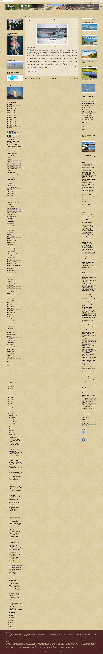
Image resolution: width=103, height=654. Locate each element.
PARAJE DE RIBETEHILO (13, 144)
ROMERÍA (9, 326)
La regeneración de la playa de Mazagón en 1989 (88, 294)
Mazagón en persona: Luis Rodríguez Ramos (88, 355)
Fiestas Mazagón (11, 238)
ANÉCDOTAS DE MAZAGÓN (14, 163)
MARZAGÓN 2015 (11, 123)
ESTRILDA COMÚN (87, 115)
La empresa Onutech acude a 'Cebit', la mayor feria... (15, 598)
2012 (9, 411)
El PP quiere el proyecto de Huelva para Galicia (15, 524)
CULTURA (60, 13)
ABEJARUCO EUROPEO (88, 96)
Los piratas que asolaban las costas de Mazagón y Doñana (89, 315)
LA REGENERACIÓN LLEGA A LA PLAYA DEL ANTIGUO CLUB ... (15, 457)
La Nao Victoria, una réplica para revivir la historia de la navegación (89, 290)
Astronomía (10, 176)
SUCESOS (75, 13)
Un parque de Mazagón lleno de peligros (15, 521)
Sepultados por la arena (87, 406)
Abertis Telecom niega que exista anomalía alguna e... (14, 562)
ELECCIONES (10, 227)
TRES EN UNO (12, 612)
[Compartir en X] (34, 71)
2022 (9, 391)
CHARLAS (9, 193)
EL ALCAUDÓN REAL (87, 111)
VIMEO (83, 419)
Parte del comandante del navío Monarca (88, 383)
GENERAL (9, 248)
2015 (9, 405)
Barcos (8, 189)
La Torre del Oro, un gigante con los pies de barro (88, 299)
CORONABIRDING (86, 107)
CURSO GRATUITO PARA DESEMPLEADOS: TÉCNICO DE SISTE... (15, 509)
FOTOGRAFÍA (10, 242)
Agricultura (10, 157)
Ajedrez (8, 161)
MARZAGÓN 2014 (11, 125)
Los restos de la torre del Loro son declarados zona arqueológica (89, 328)
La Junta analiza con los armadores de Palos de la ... (15, 590)
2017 (9, 401)
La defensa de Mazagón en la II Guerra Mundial (89, 281)
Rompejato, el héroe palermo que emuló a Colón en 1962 (89, 399)
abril (10, 432)
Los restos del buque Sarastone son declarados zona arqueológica (88, 332)
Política (9, 308)
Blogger (61, 651)
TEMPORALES (10, 349)
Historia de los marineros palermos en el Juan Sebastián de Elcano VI (88, 242)
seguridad (9, 332)
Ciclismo (9, 195)
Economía (9, 223)
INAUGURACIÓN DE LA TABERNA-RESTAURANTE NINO (15, 546)
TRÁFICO (9, 351)
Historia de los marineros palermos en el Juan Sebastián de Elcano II (88, 225)
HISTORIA (53, 13)
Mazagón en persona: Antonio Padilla (87, 352)
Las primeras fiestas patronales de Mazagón (87, 308)
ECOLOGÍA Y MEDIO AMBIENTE (12, 221)
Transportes (10, 353)
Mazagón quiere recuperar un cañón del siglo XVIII (89, 361)
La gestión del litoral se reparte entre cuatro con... (15, 440)
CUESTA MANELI (11, 139)
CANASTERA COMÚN (87, 100)
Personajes (9, 300)
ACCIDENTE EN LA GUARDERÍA (14, 436)
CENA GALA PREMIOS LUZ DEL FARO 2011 (15, 444)
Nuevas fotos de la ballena (15, 567)
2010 (9, 620)
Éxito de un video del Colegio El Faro (14, 534)
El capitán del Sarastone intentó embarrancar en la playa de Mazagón (88, 173)
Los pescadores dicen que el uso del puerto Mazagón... (15, 577)
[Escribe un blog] (33, 71)
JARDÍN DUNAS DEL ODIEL (14, 146)
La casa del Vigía (86, 269)
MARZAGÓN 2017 (11, 119)
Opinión (9, 289)
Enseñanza (9, 230)
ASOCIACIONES (11, 174)
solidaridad (9, 340)
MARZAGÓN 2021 (11, 112)
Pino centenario (86, 389)
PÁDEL (8, 293)
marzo (11, 434)
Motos (8, 276)
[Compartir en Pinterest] (37, 71)
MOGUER (33, 13)
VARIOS (9, 359)
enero (10, 617)
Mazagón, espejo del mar (88, 366)
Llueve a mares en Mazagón (13, 513)
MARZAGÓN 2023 (11, 108)
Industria (9, 259)
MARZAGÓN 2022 (11, 110)
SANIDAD (9, 328)
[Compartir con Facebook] (35, 71)
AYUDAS (9, 185)
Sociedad (9, 338)
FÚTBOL (9, 244)
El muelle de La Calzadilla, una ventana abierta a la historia (88, 192)
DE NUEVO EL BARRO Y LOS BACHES (15, 491)
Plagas (8, 304)
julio (10, 426)
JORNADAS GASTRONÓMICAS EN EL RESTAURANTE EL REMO (15, 468)
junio (10, 428)
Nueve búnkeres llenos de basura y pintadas (88, 380)
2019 (9, 397)
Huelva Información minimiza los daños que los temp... (15, 603)
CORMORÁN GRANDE (87, 105)
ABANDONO (10, 151)
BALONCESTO (10, 187)
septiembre (12, 421)
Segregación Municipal (12, 330)
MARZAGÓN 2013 (11, 127)
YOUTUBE (84, 425)
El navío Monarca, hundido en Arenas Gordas (88, 197)
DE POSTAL (10, 212)
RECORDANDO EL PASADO (14, 322)
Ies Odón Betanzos (11, 253)
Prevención (9, 312)
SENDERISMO (10, 336)
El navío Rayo (85, 199)
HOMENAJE (10, 251)
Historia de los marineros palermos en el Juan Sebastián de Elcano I (88, 221)
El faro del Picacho (86, 182)
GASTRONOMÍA (11, 246)
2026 (9, 382)
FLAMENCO (10, 240)
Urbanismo (9, 357)
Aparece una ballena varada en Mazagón (14, 586)
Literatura (9, 268)
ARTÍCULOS (10, 172)
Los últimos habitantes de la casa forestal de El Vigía (89, 342)
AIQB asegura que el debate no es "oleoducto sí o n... (15, 609)
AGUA (8, 159)
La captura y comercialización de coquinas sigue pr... (14, 448)
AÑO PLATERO (10, 168)
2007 (9, 626)
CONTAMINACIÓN (12, 202)
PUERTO (9, 318)
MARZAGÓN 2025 (11, 104)
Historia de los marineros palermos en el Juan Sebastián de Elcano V (88, 238)
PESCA (33, 73)
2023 (9, 388)
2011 (9, 413)
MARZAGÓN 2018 (11, 117)
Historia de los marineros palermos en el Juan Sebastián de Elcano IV (88, 233)
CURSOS (9, 210)
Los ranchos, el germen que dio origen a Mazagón (88, 324)
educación (9, 225)
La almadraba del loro (87, 265)
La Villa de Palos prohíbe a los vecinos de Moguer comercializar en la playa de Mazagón (89, 303)
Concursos (9, 201)
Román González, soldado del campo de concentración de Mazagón (89, 395)
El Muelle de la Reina (87, 194)
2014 (9, 407)
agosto (11, 423)
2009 (9, 622)
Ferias (8, 234)
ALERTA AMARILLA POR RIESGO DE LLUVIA (14, 528)
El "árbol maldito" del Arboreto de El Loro (87, 170)
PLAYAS (9, 306)
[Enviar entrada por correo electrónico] (29, 71)
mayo (10, 430)
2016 (9, 403)
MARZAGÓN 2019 (11, 115)
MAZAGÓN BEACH (18, 6)
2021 (9, 393)
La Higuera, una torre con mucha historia (88, 284)
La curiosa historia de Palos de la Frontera (88, 275)
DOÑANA (46, 13)
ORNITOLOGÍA (11, 291)
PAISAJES (9, 295)
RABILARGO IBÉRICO (87, 124)
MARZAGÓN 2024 (11, 106)
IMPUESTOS (10, 257)
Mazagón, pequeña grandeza (13, 500)
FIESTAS (9, 236)
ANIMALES (10, 166)
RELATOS (9, 325)
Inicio (9, 13)
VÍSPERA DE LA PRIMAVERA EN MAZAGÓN (14, 480)
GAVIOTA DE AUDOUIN (88, 117)
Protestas (9, 314)
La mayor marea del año (15, 476)
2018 (9, 399)
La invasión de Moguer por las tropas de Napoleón (88, 287)
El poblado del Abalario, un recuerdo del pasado (88, 205)
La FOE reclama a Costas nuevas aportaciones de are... (15, 463)
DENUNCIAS (10, 214)
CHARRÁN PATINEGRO (88, 101)
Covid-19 (9, 204)
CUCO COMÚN (85, 109)
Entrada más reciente (32, 78)
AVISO (8, 183)
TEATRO (9, 344)
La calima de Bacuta (87, 267)
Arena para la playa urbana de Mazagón (14, 573)
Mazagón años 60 (86, 347)
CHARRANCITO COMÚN (88, 103)
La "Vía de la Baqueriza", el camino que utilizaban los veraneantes (88, 262)
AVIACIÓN (9, 181)
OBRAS (8, 287)
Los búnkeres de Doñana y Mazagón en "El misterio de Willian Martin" (88, 311)
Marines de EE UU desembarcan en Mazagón (88, 345)
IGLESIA (9, 255)
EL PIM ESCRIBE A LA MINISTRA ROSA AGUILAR (14, 594)
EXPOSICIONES (11, 232)
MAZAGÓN (26, 13)
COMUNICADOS (11, 199)
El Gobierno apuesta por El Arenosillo (15, 558)
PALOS (40, 13)
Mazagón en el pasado (87, 349)
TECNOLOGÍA (10, 346)
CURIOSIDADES (11, 208)
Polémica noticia (13, 606)
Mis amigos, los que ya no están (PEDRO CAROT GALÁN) (15, 473)
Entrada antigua (73, 78)
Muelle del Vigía (86, 376)
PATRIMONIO (10, 298)
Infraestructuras (11, 261)
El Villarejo (84, 212)
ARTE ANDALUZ (86, 414)
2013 (9, 409)
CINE (8, 197)
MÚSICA (9, 278)
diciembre (12, 415)
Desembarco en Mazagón (88, 167)
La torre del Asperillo (87, 296)
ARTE (8, 170)
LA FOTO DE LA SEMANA (13, 265)
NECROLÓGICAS (11, 283)
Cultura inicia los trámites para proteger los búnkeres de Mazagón (89, 161)
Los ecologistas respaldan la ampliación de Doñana (15, 542)
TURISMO (9, 355)
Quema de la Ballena (14, 583)
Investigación (10, 263)
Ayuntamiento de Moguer (15, 565)
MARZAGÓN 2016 (11, 121)
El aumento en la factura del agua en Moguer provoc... (15, 517)
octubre (11, 419)
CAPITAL (9, 191)
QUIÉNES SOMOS (17, 13)
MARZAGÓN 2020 (11, 114)
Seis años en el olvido (87, 404)
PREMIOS (9, 310)
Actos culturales (11, 155)
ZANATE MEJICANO (87, 131)
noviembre (12, 417)
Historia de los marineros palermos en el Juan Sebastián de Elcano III (88, 229)
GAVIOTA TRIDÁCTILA (88, 119)
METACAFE (85, 423)
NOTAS (8, 285)
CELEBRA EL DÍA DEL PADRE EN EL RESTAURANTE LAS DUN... (15, 495)
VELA (8, 361)
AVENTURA (10, 179)
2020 (9, 395)
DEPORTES (68, 13)
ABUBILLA (84, 98)
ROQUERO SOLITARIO (87, 126)
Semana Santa (10, 334)
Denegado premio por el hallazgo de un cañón (87, 165)
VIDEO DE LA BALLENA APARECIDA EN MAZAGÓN (15, 551)
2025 (9, 384)
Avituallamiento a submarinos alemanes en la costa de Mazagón (88, 157)
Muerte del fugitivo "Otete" (88, 378)
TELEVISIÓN (10, 348)
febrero (11, 615)
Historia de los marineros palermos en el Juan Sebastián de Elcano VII (88, 246)
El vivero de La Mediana (88, 214)
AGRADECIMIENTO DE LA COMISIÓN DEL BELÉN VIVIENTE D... (15, 504)
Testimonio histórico (87, 408)
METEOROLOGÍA (11, 272)
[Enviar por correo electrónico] (31, 71)
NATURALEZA (10, 279)
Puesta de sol (10, 320)
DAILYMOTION (86, 421)
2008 (9, 624)
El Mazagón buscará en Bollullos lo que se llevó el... (15, 487)
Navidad (9, 281)
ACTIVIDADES (10, 153)
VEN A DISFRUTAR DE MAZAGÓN (14, 555)
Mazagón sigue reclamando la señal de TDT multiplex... (15, 452)
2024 (9, 386)
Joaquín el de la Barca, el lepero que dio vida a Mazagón (88, 258)
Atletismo (9, 177)
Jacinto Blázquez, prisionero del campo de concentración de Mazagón (88, 253)
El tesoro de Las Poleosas (88, 211)
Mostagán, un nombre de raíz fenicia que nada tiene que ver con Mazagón (89, 373)
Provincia (9, 316)
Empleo (8, 228)
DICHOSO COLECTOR (14, 531)
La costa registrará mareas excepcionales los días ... (15, 538)
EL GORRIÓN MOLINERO (88, 113)
